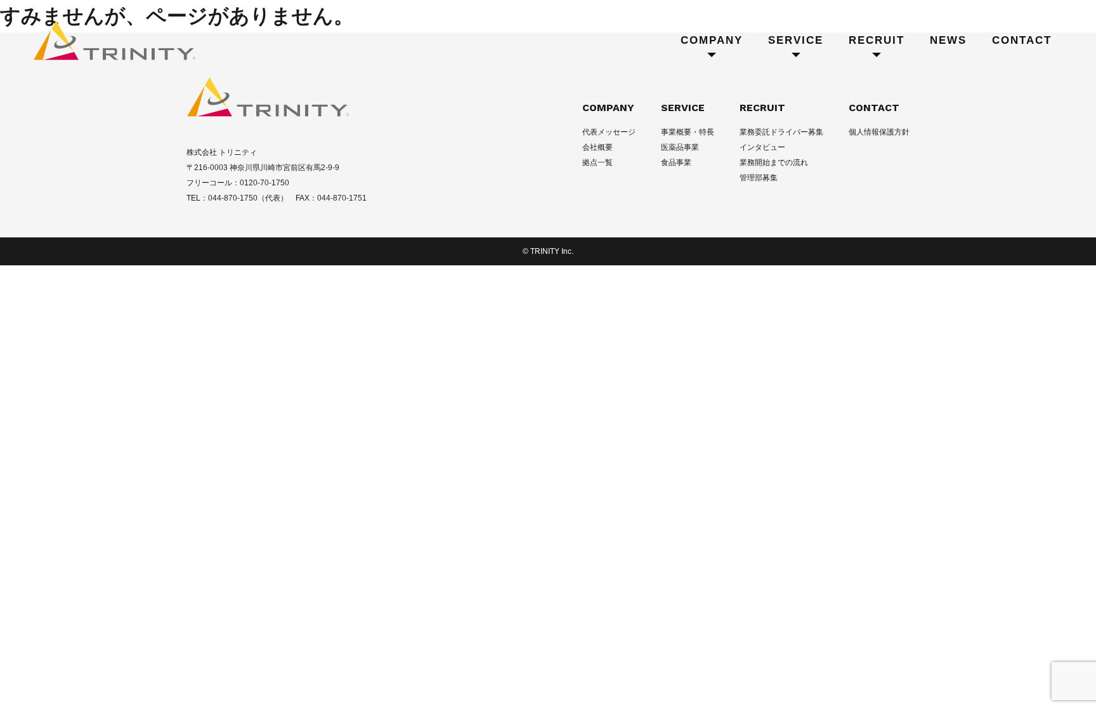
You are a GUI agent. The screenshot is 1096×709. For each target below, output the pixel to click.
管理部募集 (759, 177)
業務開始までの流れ (774, 162)
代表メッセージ (609, 132)
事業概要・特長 (687, 132)
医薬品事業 (680, 147)
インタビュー (762, 147)
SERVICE (683, 108)
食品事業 (676, 162)
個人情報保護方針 (879, 132)
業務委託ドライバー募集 (781, 132)
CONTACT (874, 108)
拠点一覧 (597, 162)
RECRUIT (762, 108)
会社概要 (597, 147)
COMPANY (608, 108)
